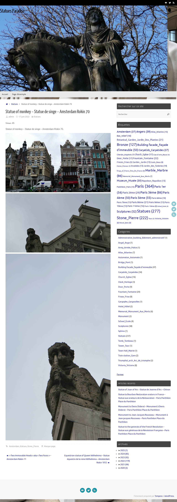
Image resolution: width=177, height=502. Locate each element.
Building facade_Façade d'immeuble (135, 267)
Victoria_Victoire (126, 365)
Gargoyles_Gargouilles (128, 301)
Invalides (137, 166)
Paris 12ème (151, 206)
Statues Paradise (12, 11)
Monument (123, 316)
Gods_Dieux (157, 162)
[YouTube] (166, 3)
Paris (144, 186)
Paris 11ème (135, 206)
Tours (151, 219)
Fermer (120, 374)
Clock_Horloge (125, 282)
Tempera (158, 496)
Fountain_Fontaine (145, 158)
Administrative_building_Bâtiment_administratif (141, 238)
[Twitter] (170, 3)
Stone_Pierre (33, 446)
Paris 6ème (159, 198)
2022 (125, 461)
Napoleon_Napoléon (154, 180)
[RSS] (174, 3)
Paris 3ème (151, 193)
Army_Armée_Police (127, 247)
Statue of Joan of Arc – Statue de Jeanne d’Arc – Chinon (144, 389)
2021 (124, 464)
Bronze (127, 145)
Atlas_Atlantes (159, 132)
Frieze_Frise (123, 296)
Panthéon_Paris (126, 187)
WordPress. (169, 496)
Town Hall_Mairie (126, 351)
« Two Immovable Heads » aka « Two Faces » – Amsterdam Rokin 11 (29, 457)
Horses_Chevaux (124, 166)
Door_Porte (125, 158)
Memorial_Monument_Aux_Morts (137, 176)
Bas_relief (124, 135)
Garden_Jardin (142, 162)
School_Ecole (162, 206)
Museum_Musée (129, 180)
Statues (14, 104)
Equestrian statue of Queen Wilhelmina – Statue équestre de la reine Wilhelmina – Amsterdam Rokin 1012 (87, 459)
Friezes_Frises (124, 162)
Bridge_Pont (124, 262)
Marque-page (49, 446)
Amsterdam (14, 446)
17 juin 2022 (24, 117)
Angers (143, 131)
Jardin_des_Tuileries (155, 166)
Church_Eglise (144, 154)
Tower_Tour (123, 346)
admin (11, 117)
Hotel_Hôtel (124, 306)
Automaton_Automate (129, 257)
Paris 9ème (156, 202)
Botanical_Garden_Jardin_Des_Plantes (140, 139)
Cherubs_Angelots (125, 155)
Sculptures (127, 211)
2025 (124, 450)
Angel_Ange (124, 243)
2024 (124, 454)
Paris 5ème (141, 198)
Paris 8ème (140, 202)
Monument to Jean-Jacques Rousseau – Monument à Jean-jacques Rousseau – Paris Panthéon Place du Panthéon (143, 418)
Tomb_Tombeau (125, 341)
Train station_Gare (127, 355)
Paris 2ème (131, 192)
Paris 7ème (124, 202)
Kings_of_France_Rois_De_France (131, 171)
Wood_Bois (125, 223)
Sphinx (121, 331)
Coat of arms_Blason (161, 155)
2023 (124, 457)
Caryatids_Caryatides (154, 150)
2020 (124, 468)
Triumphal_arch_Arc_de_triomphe (134, 360)
